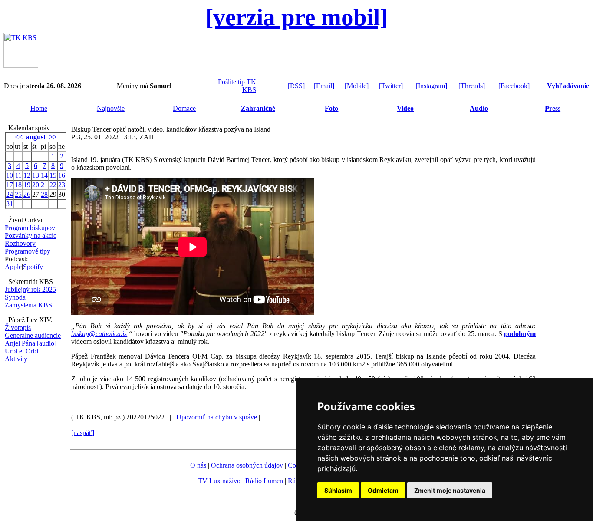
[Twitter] (391, 85)
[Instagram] (431, 85)
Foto (331, 108)
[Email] (324, 85)
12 (26, 175)
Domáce (184, 108)
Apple (13, 266)
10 (9, 175)
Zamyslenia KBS (28, 305)
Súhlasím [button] (338, 490)
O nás (198, 465)
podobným (520, 333)
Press (552, 108)
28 (44, 194)
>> (53, 137)
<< (19, 137)
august (36, 137)
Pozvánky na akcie (30, 235)
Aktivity (16, 359)
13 (35, 175)
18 (18, 184)
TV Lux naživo (219, 481)
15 (52, 175)
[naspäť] (82, 432)
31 (9, 204)
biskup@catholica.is (99, 333)
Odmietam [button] (383, 490)
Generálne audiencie (33, 335)
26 (26, 194)
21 (44, 184)
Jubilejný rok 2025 (30, 289)
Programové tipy (27, 251)
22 (52, 184)
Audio (479, 108)
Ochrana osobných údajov (247, 465)
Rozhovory (20, 243)
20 (35, 184)
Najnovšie (111, 108)
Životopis (18, 327)
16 (61, 175)
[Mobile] (357, 85)
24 (9, 194)
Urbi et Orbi (21, 351)
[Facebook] (514, 85)
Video (405, 108)
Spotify (33, 266)
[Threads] (471, 85)
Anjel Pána (20, 343)
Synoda (15, 297)
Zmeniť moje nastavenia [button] (449, 490)
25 (18, 194)
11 (18, 175)
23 (61, 184)
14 (44, 175)
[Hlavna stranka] (20, 65)
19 (26, 184)
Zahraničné (258, 108)
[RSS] (296, 85)
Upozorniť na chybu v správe (216, 417)
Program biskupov (30, 227)
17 (9, 184)
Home (38, 108)
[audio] (46, 343)
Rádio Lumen (264, 481)
